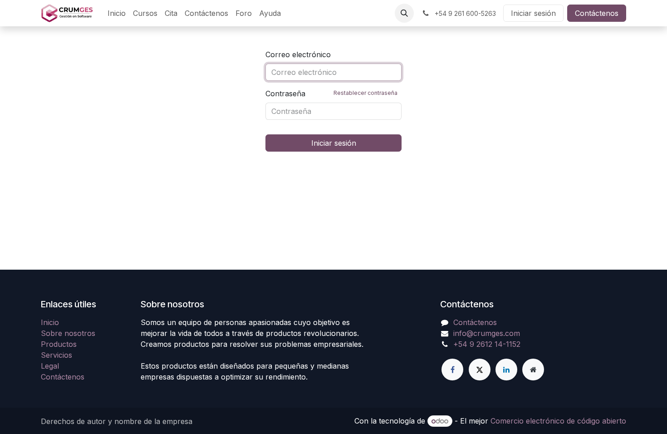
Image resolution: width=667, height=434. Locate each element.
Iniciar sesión (533, 13)
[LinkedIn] (506, 369)
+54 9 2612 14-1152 (486, 344)
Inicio (50, 322)
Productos (59, 344)
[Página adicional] (533, 369)
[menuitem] (116, 13)
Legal (50, 365)
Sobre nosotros (68, 333)
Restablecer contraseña (365, 92)
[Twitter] (479, 369)
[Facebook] (452, 369)
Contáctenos (596, 13)
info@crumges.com (486, 333)
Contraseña (331, 93)
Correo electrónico (298, 54)
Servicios (56, 355)
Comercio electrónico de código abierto (558, 420)
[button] (404, 13)
